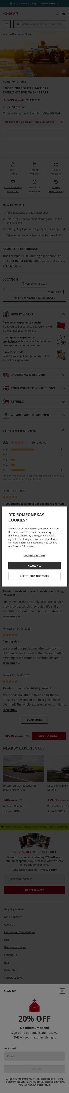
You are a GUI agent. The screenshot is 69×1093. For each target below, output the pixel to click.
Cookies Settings (34, 555)
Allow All (34, 565)
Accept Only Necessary (34, 576)
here (31, 546)
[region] (34, 547)
